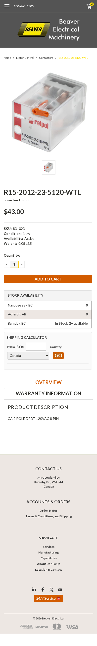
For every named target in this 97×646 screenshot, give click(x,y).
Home (7, 57)
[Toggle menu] (7, 8)
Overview (48, 382)
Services (48, 547)
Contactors (46, 57)
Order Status (48, 510)
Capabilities (49, 558)
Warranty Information (48, 393)
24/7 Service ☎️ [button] (48, 598)
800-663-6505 (24, 6)
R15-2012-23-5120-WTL (73, 57)
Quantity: (12, 255)
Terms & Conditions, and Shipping (48, 516)
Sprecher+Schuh (17, 200)
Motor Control (25, 57)
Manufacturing (48, 552)
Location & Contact (48, 569)
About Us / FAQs (48, 564)
